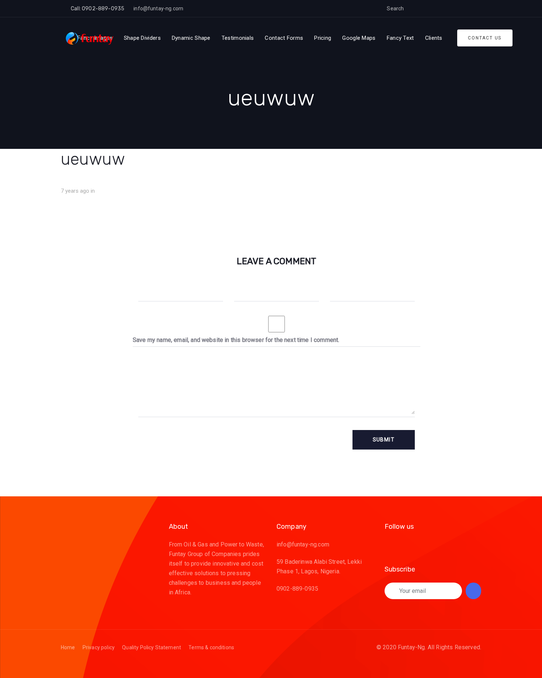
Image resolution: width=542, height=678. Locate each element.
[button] (415, 8)
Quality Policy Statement (151, 647)
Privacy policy (99, 647)
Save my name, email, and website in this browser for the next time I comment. (236, 339)
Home (68, 647)
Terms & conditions (211, 647)
